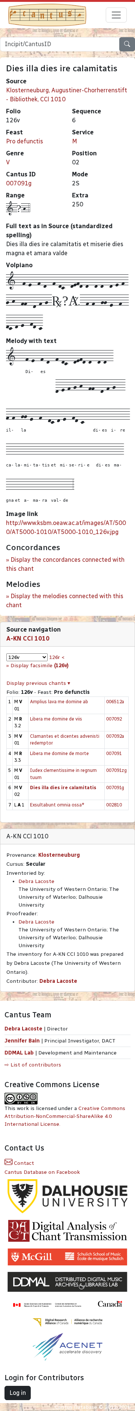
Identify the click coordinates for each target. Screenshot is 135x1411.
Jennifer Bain (22, 1041)
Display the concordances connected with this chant (65, 564)
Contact (23, 1163)
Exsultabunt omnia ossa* (57, 805)
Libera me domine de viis (56, 719)
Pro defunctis (24, 141)
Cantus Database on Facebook (42, 1172)
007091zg (116, 770)
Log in (17, 1392)
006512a (115, 701)
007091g (19, 183)
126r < (56, 657)
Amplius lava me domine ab (59, 701)
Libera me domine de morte (59, 753)
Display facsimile (39, 665)
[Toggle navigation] (116, 15)
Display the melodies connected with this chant (64, 601)
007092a (115, 736)
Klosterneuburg (59, 855)
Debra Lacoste (36, 881)
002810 (114, 805)
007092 (114, 719)
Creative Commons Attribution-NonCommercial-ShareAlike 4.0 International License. (64, 1116)
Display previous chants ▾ (38, 683)
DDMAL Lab (19, 1053)
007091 (114, 753)
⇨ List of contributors (32, 1065)
